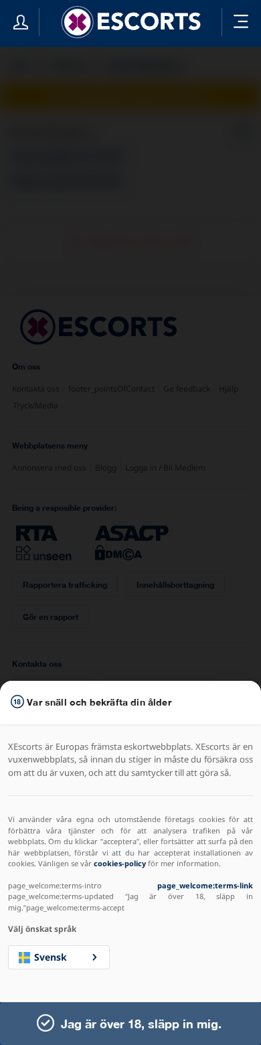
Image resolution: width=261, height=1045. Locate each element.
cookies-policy (120, 863)
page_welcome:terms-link (205, 885)
